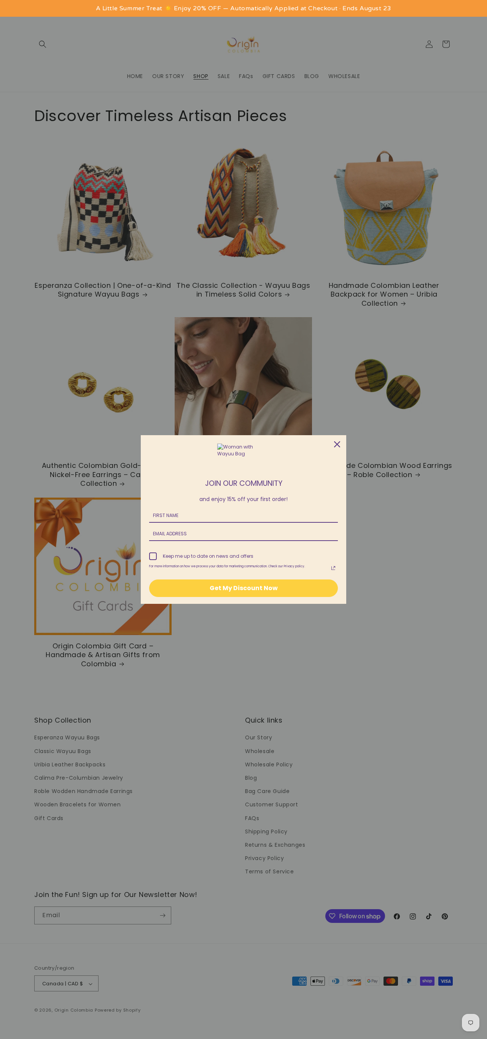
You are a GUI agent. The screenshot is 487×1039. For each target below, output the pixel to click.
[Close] (337, 444)
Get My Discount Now (244, 588)
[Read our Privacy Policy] (333, 568)
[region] (243, 8)
